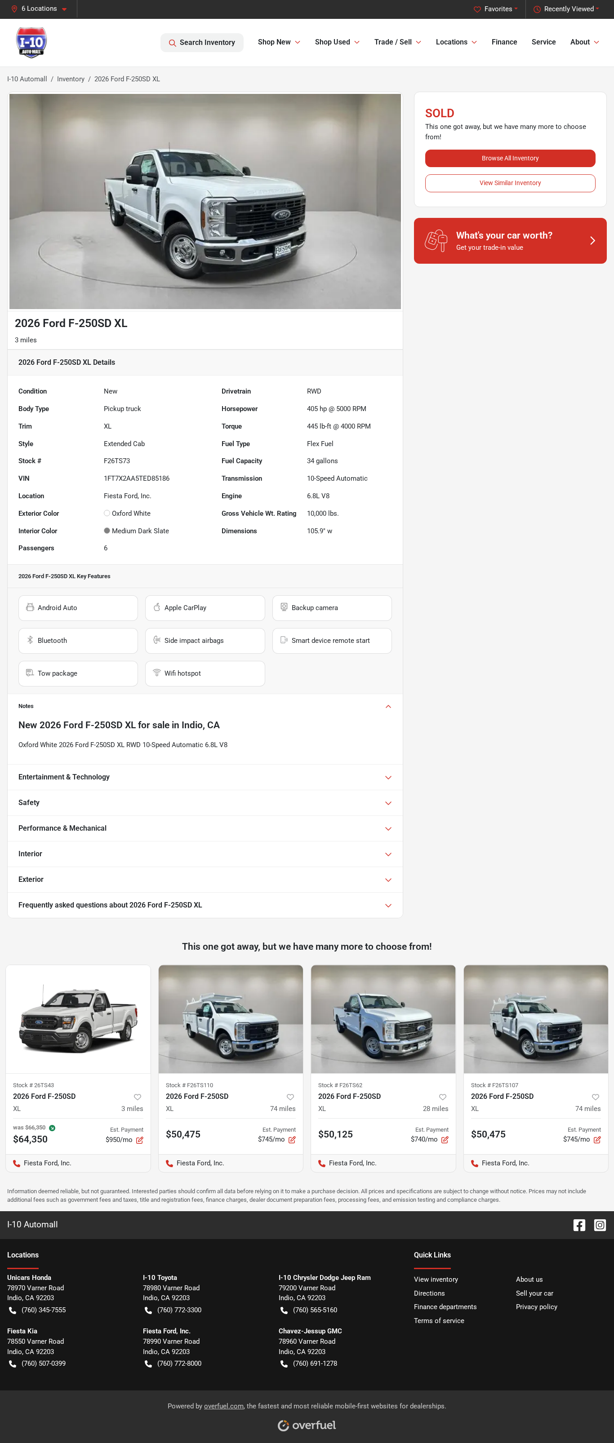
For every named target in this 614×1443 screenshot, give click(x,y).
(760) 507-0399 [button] (44, 1363)
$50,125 (335, 1134)
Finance (504, 42)
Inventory (71, 79)
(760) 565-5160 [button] (315, 1310)
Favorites (498, 9)
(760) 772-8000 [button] (179, 1363)
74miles (283, 1109)
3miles (132, 1109)
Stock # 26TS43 (33, 1085)
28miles (436, 1109)
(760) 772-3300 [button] (179, 1310)
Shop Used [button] (332, 42)
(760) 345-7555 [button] (44, 1310)
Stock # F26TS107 (494, 1085)
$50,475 (183, 1134)
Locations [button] (451, 42)
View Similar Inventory (510, 182)
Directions (429, 1293)
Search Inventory (207, 42)
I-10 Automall (27, 79)
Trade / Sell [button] (393, 42)
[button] (42, 9)
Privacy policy (536, 1307)
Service (544, 42)
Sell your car (534, 1293)
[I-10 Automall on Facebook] (575, 1224)
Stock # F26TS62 (340, 1085)
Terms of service (439, 1321)
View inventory (436, 1279)
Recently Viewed (569, 9)
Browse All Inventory (510, 158)
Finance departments (445, 1307)
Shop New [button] (274, 42)
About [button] (580, 42)
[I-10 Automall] (31, 42)
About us (529, 1279)
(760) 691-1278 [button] (315, 1363)
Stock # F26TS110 (189, 1085)
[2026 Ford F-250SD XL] (78, 1019)
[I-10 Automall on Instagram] (596, 1224)
